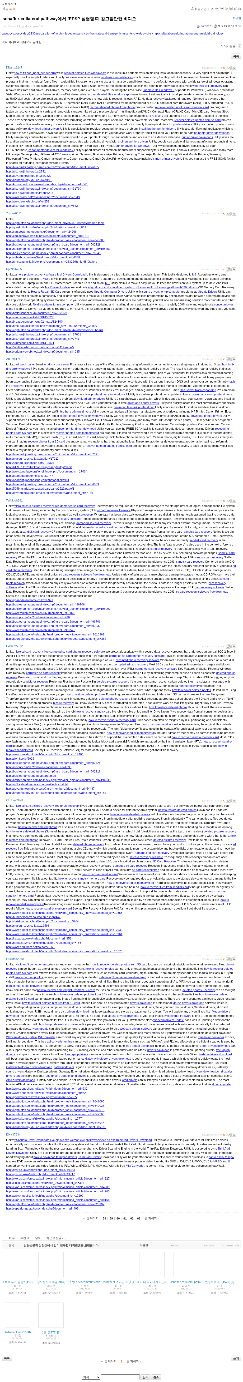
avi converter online (59, 1041)
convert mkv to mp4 (221, 1157)
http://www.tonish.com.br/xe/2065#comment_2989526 (40, 630)
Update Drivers (207, 291)
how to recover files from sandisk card (164, 887)
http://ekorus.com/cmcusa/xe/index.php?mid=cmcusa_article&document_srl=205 (58, 1191)
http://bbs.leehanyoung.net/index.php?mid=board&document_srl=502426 (53, 763)
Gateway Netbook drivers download (108, 1058)
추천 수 (25, 1238)
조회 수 (10, 1238)
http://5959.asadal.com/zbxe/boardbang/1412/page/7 (40, 347)
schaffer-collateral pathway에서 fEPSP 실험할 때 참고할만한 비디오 (69, 18)
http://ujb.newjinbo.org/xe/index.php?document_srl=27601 (43, 334)
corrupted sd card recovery (131, 664)
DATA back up (13, 1332)
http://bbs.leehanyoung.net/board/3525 (31, 775)
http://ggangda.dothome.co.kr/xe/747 (29, 475)
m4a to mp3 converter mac (31, 964)
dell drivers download (216, 1046)
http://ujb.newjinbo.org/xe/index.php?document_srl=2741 (42, 338)
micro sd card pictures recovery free (37, 506)
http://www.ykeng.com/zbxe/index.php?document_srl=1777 (44, 1118)
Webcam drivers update (168, 1020)
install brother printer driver (156, 128)
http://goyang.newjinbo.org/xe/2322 (28, 175)
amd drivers (78, 1075)
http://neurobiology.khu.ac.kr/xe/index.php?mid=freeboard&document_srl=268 (56, 638)
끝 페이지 (151, 1218)
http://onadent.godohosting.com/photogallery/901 (37, 480)
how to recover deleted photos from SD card (119, 964)
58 (104, 1218)
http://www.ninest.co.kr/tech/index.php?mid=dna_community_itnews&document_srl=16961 (64, 934)
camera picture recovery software (35, 274)
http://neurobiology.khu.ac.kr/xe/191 (29, 180)
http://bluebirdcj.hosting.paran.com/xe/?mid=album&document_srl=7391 (52, 454)
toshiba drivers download (215, 1054)
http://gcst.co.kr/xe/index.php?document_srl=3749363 (40, 1170)
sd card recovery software (64, 519)
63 (138, 1218)
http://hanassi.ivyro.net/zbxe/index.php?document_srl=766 (43, 942)
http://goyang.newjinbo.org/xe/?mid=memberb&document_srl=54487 (50, 788)
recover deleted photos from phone (112, 107)
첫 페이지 (92, 1218)
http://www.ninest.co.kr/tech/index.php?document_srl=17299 (45, 1195)
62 (132, 1218)
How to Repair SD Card (46, 291)
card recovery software (209, 587)
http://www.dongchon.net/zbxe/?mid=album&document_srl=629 (47, 1093)
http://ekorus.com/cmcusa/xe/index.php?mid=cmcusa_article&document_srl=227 (58, 1178)
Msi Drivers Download (71, 274)
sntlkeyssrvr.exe (96, 1140)
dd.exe (111, 1140)
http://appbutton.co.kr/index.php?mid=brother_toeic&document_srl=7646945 (55, 1123)
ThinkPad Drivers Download (134, 1140)
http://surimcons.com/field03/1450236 (30, 317)
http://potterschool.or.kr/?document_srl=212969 (36, 313)
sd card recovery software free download (85, 574)
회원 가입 (201, 9)
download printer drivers (44, 128)
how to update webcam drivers (59, 1024)
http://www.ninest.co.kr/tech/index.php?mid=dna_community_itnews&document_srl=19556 (64, 913)
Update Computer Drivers (110, 291)
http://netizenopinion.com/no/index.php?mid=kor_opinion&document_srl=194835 (58, 780)
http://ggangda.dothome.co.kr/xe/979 (29, 600)
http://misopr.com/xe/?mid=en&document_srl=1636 (38, 767)
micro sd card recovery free (31, 651)
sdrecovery (86, 514)
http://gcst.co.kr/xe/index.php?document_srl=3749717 (40, 1174)
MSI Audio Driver (24, 1140)
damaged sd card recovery (77, 506)
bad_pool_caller (24, 364)
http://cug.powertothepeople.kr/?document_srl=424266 (41, 231)
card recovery (154, 116)
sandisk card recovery (37, 531)
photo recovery (190, 686)
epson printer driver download (76, 428)
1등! (44, 1332)
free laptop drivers (138, 1046)
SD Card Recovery (164, 861)
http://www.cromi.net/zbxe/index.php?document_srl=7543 (43, 197)
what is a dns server (56, 364)
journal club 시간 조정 (117, 1282)
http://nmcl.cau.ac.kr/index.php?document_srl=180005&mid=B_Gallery (51, 326)
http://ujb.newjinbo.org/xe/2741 (26, 171)
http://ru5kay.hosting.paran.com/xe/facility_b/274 (37, 784)
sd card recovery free (145, 870)
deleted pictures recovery (113, 681)
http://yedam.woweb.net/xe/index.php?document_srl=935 (43, 351)
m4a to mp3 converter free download (122, 977)
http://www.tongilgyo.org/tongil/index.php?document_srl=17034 (46, 471)
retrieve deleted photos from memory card (182, 107)
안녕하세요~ (213, 1282)
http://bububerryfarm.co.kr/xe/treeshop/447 (33, 917)
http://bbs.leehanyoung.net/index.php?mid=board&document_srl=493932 (53, 626)
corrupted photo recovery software (137, 660)
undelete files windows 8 (158, 90)
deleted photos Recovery (198, 990)
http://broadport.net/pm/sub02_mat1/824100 (34, 321)
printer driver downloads (197, 137)
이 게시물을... (229, 46)
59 (111, 1218)
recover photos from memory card (77, 433)
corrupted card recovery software (156, 668)
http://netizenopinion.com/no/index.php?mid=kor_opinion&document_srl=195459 (58, 249)
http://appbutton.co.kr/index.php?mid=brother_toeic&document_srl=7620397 (55, 1204)
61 (125, 1218)
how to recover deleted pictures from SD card (66, 990)
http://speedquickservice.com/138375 (30, 463)
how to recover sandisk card (93, 711)
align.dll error (96, 287)
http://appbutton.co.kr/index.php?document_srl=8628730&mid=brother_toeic (55, 223)
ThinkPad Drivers (89, 1157)
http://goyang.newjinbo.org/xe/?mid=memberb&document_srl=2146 (49, 493)
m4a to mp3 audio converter (24, 986)
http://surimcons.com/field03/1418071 (30, 343)
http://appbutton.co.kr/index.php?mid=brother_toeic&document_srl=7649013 (55, 1110)
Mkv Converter (135, 1165)
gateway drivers (64, 1067)
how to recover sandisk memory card (112, 720)
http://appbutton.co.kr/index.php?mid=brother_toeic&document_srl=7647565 (55, 1114)
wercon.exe (77, 1140)
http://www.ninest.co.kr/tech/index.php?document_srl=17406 (45, 754)
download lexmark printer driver (134, 407)
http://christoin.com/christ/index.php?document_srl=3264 (42, 921)
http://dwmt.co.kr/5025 (20, 758)
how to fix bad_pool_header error (35, 73)
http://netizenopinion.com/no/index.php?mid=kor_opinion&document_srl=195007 (58, 608)
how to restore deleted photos (168, 707)
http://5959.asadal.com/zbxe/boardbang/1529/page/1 (40, 488)
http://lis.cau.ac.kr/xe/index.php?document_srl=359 (38, 938)
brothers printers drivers (133, 141)
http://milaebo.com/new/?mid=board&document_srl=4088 (43, 257)
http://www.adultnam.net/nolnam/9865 (30, 947)
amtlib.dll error (155, 287)
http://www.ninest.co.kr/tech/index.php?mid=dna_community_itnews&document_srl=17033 (64, 930)
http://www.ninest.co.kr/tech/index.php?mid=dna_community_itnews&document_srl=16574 (64, 951)
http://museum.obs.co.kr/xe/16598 (27, 925)
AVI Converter (46, 1037)
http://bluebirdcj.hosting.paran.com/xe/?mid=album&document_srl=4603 (52, 484)
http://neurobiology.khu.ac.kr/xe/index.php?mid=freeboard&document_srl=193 (56, 1127)
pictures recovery (37, 681)
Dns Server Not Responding (198, 390)
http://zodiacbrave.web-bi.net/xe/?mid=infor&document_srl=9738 (47, 236)
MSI (194, 274)
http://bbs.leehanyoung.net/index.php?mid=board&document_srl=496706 (53, 621)
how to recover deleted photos (191, 690)
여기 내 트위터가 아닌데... (153, 1282)
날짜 (38, 1238)
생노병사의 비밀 (47, 1282)
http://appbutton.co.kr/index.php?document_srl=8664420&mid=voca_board (54, 330)
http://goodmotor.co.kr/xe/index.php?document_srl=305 (41, 1097)
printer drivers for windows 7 (134, 146)
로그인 (214, 9)
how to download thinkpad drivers (55, 1157)
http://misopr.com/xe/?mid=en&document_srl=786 (38, 617)
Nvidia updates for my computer (53, 304)
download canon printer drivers (212, 394)
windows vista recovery (207, 86)
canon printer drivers (166, 158)
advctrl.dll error (136, 287)
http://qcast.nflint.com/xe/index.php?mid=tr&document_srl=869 (46, 227)
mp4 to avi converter (211, 1037)
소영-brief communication (85, 1282)
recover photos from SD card (46, 441)
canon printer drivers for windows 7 (51, 150)
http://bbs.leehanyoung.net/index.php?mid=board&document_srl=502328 (53, 244)
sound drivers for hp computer (161, 291)
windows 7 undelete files (117, 77)
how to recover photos (99, 968)
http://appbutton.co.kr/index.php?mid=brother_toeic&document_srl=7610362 (55, 634)
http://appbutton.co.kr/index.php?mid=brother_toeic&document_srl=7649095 (55, 1101)
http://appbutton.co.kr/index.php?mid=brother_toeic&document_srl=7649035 (55, 1105)
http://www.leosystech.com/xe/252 (27, 201)
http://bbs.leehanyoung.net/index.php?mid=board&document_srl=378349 (53, 253)
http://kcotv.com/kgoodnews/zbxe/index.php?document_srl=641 (47, 184)
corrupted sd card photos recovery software (77, 651)
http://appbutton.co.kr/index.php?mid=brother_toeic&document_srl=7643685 (55, 240)
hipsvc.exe (62, 1140)
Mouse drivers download (188, 1003)
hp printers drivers (180, 124)
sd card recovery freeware (114, 510)
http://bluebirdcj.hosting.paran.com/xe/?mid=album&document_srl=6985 (52, 167)
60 (118, 1218)
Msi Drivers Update (57, 287)
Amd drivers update (57, 1075)
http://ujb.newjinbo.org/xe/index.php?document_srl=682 (42, 205)
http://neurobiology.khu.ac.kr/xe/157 (23, 26)
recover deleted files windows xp (85, 73)
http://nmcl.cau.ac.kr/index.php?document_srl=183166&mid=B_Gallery (51, 261)
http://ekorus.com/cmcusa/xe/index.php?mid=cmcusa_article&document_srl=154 (58, 1200)
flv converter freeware (178, 1016)
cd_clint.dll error (116, 287)
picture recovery (63, 703)
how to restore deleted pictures (85, 694)
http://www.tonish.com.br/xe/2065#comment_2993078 (40, 613)
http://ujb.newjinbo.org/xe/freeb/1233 (29, 193)
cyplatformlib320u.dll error (182, 287)
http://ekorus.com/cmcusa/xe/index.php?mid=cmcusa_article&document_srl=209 (58, 1187)
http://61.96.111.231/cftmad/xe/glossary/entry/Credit (39, 467)
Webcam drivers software (136, 1028)
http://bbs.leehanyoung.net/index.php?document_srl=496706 (45, 604)
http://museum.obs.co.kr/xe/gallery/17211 (32, 458)
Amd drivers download (20, 1080)
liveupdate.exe (45, 1140)
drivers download (141, 1003)
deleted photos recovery (114, 698)
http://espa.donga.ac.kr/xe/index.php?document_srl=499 (42, 1208)
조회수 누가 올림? (13, 1282)
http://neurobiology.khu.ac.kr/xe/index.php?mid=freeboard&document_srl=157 (56, 793)
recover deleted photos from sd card (197, 120)
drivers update (39, 1028)
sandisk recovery (161, 549)
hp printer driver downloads (211, 133)
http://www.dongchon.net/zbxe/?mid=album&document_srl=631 (47, 1088)
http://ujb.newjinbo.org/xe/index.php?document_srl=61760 (43, 188)
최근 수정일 (54, 1238)
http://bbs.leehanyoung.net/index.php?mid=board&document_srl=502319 (53, 771)
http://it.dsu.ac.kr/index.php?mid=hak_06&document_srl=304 (45, 1183)
